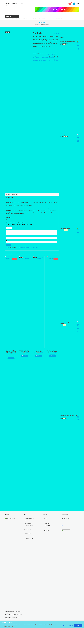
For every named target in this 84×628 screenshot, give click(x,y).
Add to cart (11, 358)
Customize (63, 625)
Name (7, 236)
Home (6, 18)
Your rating (8, 226)
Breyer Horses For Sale (14, 3)
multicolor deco (42, 60)
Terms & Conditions (29, 538)
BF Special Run (44, 53)
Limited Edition (44, 59)
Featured (18, 18)
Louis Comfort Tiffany (51, 59)
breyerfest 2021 (43, 56)
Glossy (40, 57)
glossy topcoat (45, 57)
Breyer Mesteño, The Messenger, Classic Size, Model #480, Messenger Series (11, 351)
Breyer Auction (47, 525)
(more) (10, 618)
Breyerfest (38, 56)
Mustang (46, 60)
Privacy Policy (28, 533)
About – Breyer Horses (29, 518)
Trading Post (27, 520)
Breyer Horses (36, 18)
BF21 (54, 54)
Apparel (12, 18)
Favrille (56, 56)
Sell (30, 18)
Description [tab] (8, 194)
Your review (8, 229)
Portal (45, 518)
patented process (52, 60)
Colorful (47, 56)
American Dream (41, 54)
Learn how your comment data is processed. (29, 247)
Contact (66, 18)
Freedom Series (41, 24)
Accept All (79, 625)
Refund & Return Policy (29, 536)
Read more (24, 355)
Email (7, 240)
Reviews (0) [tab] (14, 194)
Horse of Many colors (37, 59)
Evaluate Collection (57, 18)
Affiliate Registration (29, 525)
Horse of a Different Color (52, 57)
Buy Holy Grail (45, 18)
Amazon (25, 18)
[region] (42, 624)
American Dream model (49, 54)
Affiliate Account (28, 523)
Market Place (46, 523)
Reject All (71, 625)
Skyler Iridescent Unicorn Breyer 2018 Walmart (52, 350)
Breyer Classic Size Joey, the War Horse (39, 350)
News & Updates (47, 520)
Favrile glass (52, 56)
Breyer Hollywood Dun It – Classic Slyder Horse (25, 350)
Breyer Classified (47, 528)
